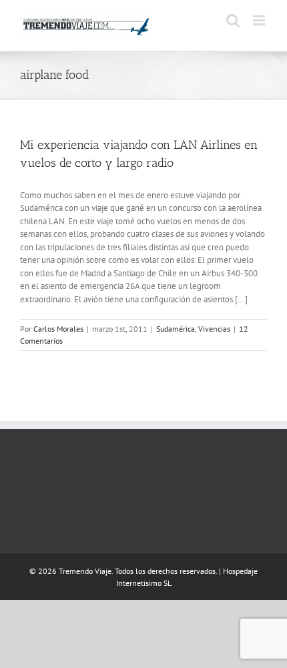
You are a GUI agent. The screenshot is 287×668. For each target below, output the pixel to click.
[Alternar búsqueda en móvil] (233, 20)
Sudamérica (175, 329)
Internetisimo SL (144, 583)
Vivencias (214, 329)
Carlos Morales (58, 329)
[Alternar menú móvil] (260, 20)
